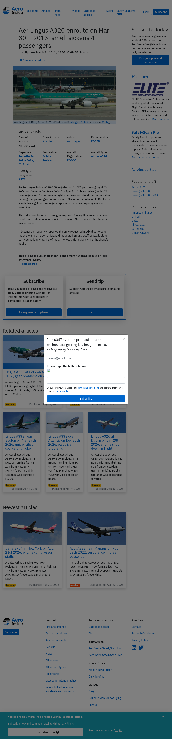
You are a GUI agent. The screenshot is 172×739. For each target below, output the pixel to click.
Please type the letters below (66, 366)
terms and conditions (89, 387)
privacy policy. (63, 391)
